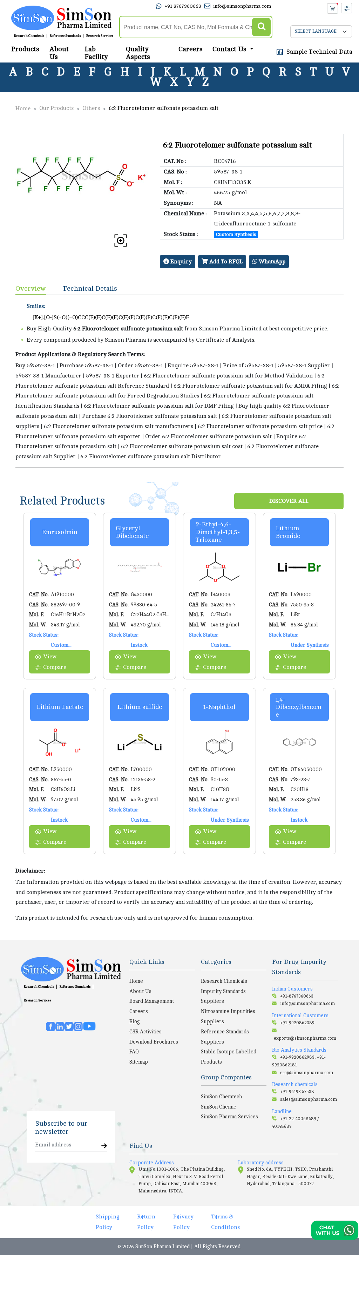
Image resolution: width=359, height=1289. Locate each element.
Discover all (289, 501)
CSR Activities (145, 1031)
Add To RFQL (225, 261)
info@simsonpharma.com (242, 6)
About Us (59, 53)
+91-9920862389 (297, 1022)
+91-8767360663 (296, 996)
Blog (134, 1021)
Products (25, 49)
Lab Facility (96, 53)
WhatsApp (271, 261)
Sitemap (138, 1062)
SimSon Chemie (218, 1107)
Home (23, 108)
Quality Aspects (138, 53)
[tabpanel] (179, 381)
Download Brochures (153, 1042)
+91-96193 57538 (297, 1091)
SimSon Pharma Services (229, 1116)
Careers (190, 49)
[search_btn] (261, 27)
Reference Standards (65, 36)
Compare (54, 667)
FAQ (134, 1051)
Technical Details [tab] (90, 288)
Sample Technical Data (319, 51)
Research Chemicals (29, 36)
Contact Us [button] (230, 49)
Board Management (151, 1001)
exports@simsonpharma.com (305, 1038)
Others (91, 108)
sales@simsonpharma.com (308, 1099)
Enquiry (180, 261)
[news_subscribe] (104, 1146)
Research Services (99, 36)
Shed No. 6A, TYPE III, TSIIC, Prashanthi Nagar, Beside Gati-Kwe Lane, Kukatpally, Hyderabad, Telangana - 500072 (290, 1176)
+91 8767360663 (182, 6)
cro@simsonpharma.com (306, 1072)
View (49, 656)
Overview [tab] (30, 288)
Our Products (56, 108)
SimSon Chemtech (221, 1096)
